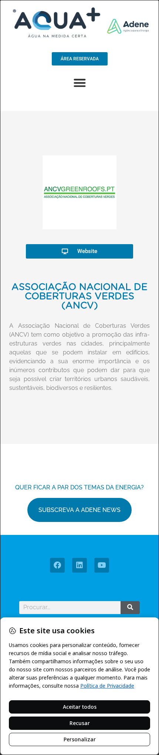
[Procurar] (130, 607)
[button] (79, 82)
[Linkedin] (79, 565)
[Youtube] (101, 565)
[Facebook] (57, 565)
